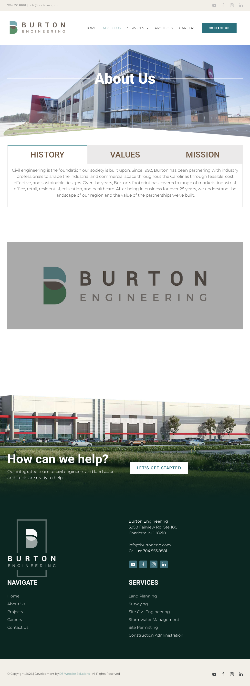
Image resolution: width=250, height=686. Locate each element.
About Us (16, 604)
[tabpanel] (125, 185)
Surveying (138, 604)
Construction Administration (156, 635)
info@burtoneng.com (45, 5)
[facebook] (143, 564)
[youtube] (133, 564)
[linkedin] (164, 564)
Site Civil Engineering (149, 611)
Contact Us (18, 627)
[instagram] (153, 564)
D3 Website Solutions (74, 673)
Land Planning (143, 596)
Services (143, 582)
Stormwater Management (154, 619)
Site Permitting (143, 627)
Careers (14, 619)
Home (13, 596)
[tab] (47, 154)
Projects (15, 611)
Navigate (22, 582)
